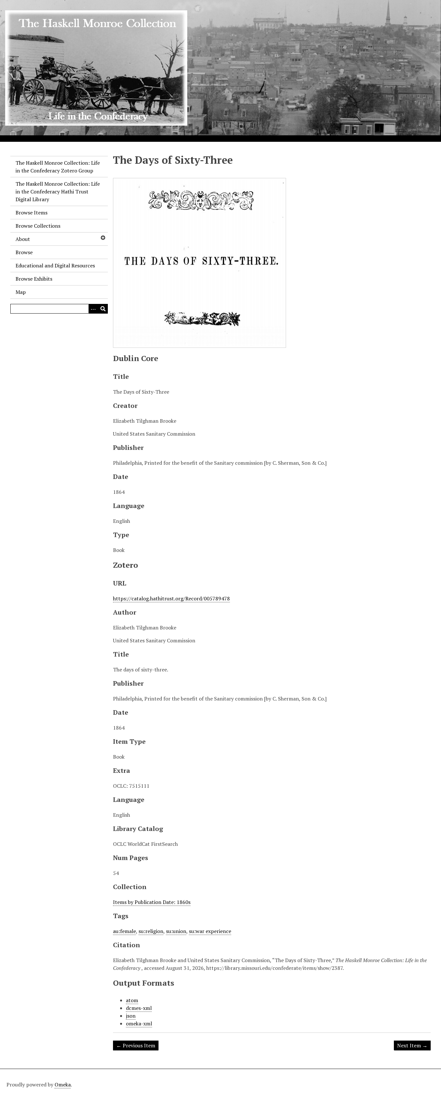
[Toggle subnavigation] (102, 238)
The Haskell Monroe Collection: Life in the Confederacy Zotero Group (57, 166)
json (131, 1015)
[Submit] (103, 309)
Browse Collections (37, 225)
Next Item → (412, 1045)
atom (132, 1000)
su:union (176, 931)
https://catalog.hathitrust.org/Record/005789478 (171, 598)
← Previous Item (135, 1045)
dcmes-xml (139, 1008)
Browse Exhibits (33, 278)
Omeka (63, 1084)
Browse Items (31, 212)
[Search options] (93, 309)
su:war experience (210, 931)
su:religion (150, 931)
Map (20, 292)
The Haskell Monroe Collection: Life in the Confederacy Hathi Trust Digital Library (57, 191)
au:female (124, 931)
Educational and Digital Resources (55, 265)
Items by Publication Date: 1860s (151, 902)
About (22, 239)
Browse (24, 252)
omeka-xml (139, 1023)
